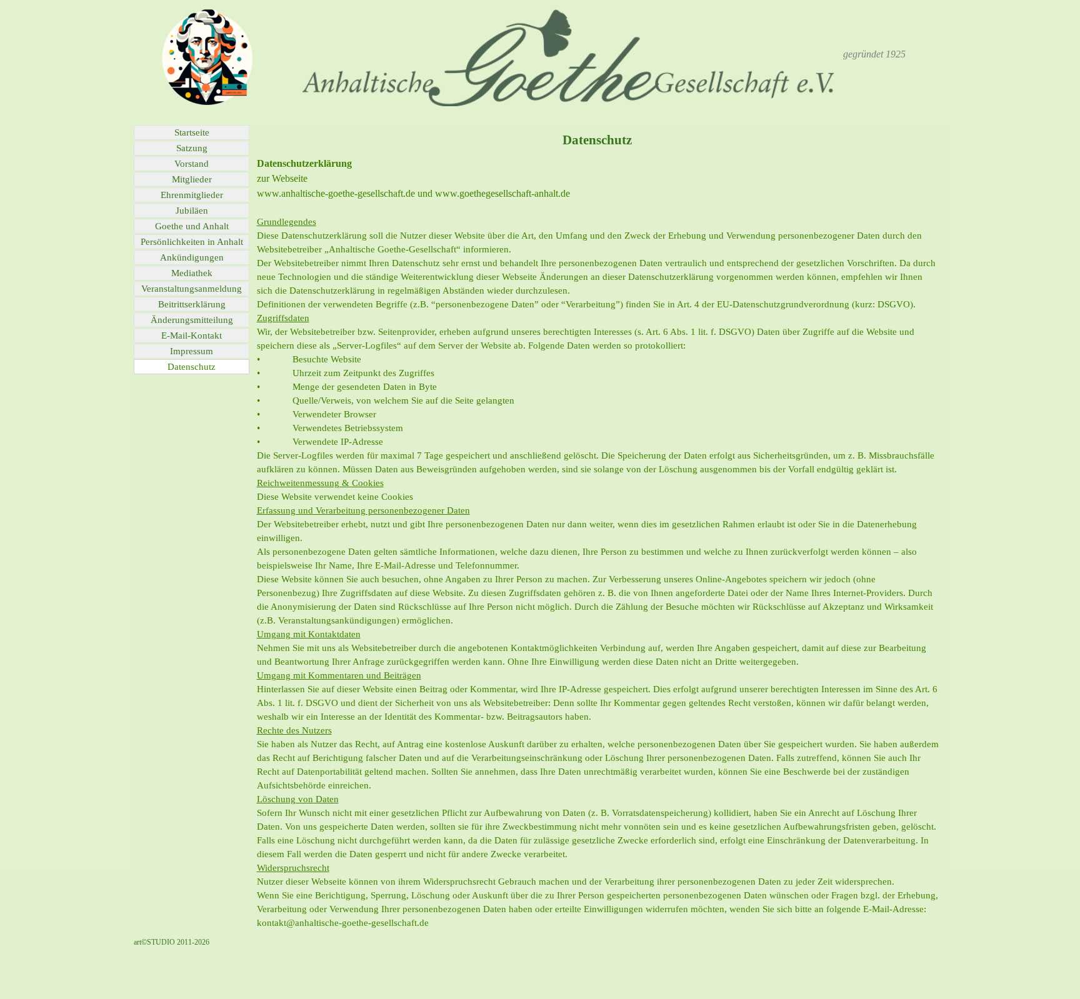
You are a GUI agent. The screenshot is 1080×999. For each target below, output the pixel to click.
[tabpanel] (874, 54)
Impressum (191, 351)
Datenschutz (192, 367)
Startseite (191, 132)
